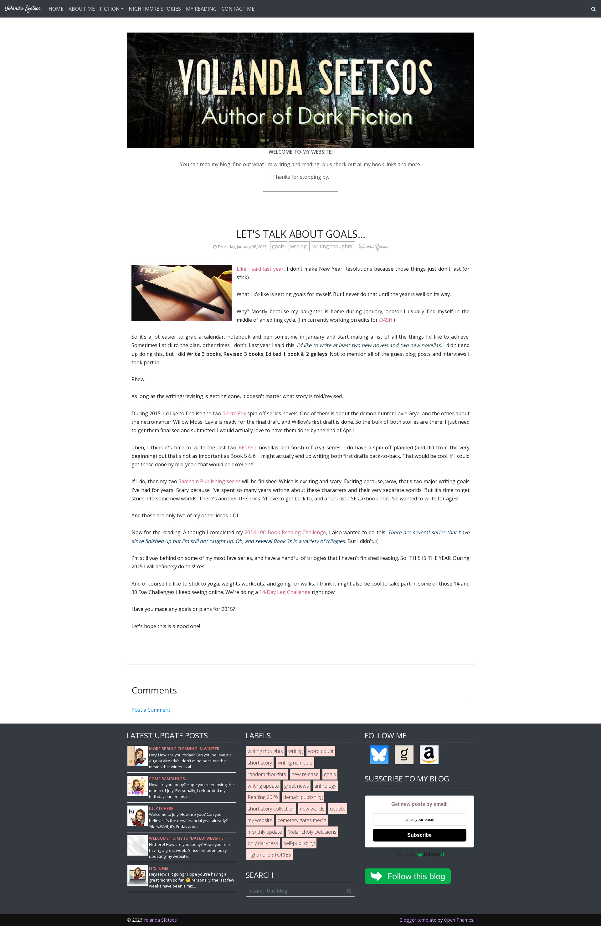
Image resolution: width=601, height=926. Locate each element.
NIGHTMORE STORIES (155, 8)
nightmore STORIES (269, 854)
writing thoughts (332, 246)
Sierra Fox (234, 413)
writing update (263, 785)
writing (299, 246)
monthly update (265, 831)
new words (312, 808)
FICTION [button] (110, 8)
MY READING (201, 8)
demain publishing (303, 797)
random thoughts (267, 774)
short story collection (271, 808)
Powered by (404, 854)
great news (296, 785)
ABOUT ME (82, 8)
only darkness (263, 843)
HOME (56, 8)
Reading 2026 (263, 797)
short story (260, 762)
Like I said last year (260, 268)
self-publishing (299, 843)
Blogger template (417, 920)
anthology (325, 785)
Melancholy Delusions (311, 831)
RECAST (248, 447)
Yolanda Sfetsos (160, 920)
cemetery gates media (302, 820)
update (338, 808)
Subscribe (419, 835)
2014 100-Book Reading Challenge (285, 532)
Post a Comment (150, 709)
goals (279, 246)
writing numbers (295, 762)
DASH (386, 319)
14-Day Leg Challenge (285, 592)
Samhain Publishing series (209, 481)
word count (321, 751)
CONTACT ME (238, 8)
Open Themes (458, 920)
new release (305, 774)
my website (260, 820)
